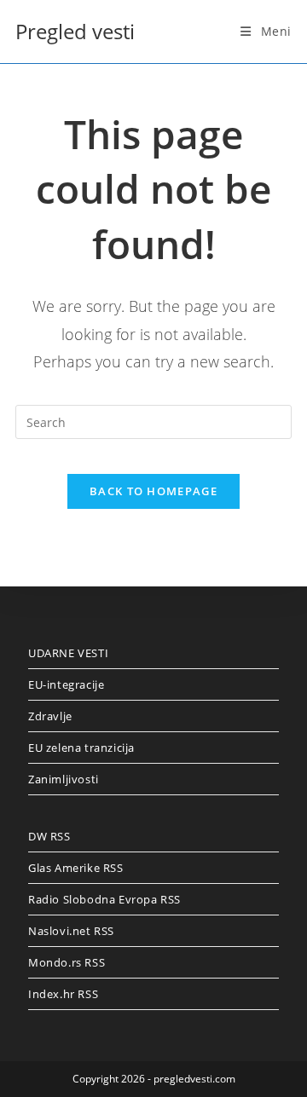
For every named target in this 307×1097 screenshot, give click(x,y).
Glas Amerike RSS (76, 867)
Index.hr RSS (63, 994)
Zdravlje (50, 716)
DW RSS (49, 836)
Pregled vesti (75, 31)
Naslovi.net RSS (71, 930)
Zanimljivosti (63, 779)
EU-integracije (66, 684)
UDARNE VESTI (68, 653)
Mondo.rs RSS (66, 962)
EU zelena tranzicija (81, 747)
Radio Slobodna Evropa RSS (104, 899)
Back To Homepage (153, 491)
